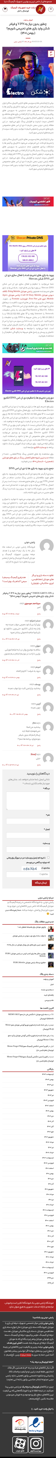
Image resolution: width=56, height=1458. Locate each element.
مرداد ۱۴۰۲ (50, 1142)
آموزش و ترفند (28, 20)
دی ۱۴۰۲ (50, 1116)
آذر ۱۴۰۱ (51, 1184)
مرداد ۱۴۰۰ (50, 1257)
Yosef (33, 755)
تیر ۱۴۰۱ (51, 1199)
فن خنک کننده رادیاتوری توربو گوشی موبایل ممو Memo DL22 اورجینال (29, 1027)
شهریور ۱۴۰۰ (49, 1252)
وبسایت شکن (16, 328)
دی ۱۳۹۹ (50, 1278)
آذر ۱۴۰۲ (51, 1121)
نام (48, 815)
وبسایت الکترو (40, 447)
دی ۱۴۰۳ (50, 1084)
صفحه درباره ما (25, 1355)
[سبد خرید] (5, 9)
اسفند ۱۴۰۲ (49, 1105)
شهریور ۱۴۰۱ (49, 1189)
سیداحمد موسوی (32, 604)
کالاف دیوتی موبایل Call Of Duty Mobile (28, 293)
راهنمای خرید (49, 995)
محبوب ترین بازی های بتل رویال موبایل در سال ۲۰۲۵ (26, 945)
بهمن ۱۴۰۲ (50, 1111)
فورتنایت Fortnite (20, 299)
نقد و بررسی (49, 1000)
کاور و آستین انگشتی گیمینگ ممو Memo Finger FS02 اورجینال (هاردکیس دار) (30, 1048)
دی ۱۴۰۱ (51, 1179)
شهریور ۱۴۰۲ (49, 1137)
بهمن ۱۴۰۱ (50, 1173)
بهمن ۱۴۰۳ (49, 1079)
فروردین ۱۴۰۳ (49, 1100)
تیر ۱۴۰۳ (51, 1095)
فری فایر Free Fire (37, 299)
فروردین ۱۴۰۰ (49, 1272)
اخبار (52, 984)
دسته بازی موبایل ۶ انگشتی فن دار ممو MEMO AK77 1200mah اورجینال (31, 1016)
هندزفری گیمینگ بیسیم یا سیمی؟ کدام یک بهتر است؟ (14, 580)
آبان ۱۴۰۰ (50, 1241)
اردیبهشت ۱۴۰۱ (48, 1210)
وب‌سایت (46, 843)
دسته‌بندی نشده (47, 990)
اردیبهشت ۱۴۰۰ (48, 1267)
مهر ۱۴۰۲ (50, 1132)
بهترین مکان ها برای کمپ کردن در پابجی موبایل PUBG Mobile (25, 955)
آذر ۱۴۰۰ (51, 1236)
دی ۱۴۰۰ (50, 1231)
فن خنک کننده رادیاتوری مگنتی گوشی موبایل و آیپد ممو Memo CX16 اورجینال (31, 1038)
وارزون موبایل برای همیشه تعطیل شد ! (32, 927)
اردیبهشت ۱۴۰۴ (48, 1074)
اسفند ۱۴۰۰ (49, 1220)
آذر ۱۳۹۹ (51, 1283)
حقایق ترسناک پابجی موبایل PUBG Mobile (29, 963)
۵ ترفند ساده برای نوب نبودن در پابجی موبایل (29, 936)
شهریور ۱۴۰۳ (49, 1090)
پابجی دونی (17, 42)
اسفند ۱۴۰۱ (50, 1168)
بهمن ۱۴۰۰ (50, 1225)
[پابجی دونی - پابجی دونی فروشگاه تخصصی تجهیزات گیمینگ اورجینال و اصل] (28, 9)
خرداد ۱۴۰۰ (50, 1262)
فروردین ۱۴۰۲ (49, 1163)
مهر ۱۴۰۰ (50, 1246)
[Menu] (50, 9)
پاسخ (38, 614)
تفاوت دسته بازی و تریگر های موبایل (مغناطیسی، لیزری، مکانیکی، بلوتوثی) (42, 579)
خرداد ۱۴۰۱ (50, 1205)
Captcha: (45, 868)
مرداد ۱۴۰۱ (50, 1194)
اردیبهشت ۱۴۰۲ (48, 1158)
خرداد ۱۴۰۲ (50, 1152)
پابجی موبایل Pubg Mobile (20, 291)
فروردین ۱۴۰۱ (49, 1215)
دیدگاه (46, 788)
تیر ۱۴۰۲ (51, 1147)
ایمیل (47, 829)
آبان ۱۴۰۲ (50, 1126)
